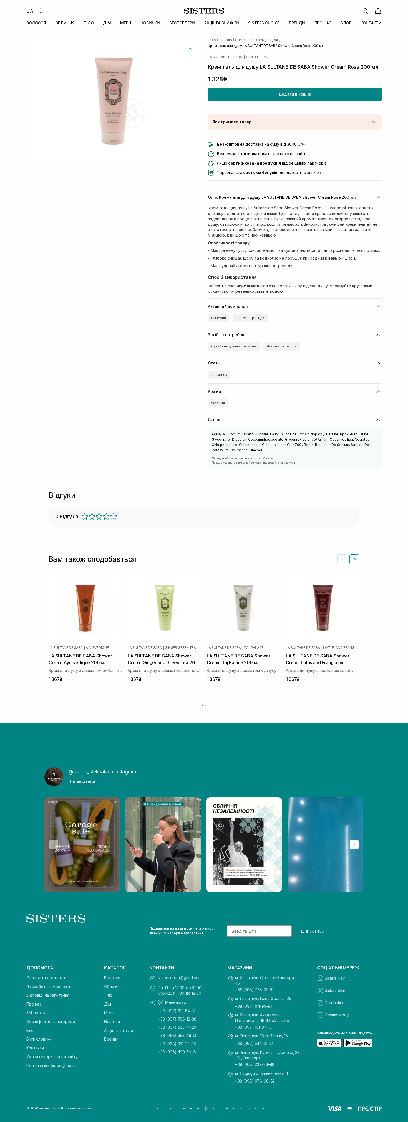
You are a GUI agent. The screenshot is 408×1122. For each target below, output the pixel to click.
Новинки (112, 1021)
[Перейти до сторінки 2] (205, 705)
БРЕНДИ (297, 23)
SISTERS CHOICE (263, 23)
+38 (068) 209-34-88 (254, 1064)
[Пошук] (40, 10)
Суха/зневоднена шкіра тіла (234, 346)
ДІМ (107, 23)
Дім (107, 1004)
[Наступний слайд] (354, 559)
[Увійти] (365, 10)
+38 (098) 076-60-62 (255, 1081)
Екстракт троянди (250, 318)
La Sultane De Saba (225, 57)
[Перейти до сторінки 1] (202, 705)
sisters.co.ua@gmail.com (180, 977)
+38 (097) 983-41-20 (177, 1027)
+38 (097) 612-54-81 (176, 1010)
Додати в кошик (294, 94)
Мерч (109, 1012)
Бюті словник (38, 1039)
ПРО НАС (322, 23)
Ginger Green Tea (180, 647)
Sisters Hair (335, 978)
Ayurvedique (97, 647)
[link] (378, 10)
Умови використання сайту (52, 1056)
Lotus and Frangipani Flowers (341, 647)
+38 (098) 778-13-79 (254, 989)
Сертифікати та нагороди (50, 1021)
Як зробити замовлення (48, 986)
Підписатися (81, 781)
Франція (218, 403)
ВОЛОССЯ (36, 23)
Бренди (111, 1039)
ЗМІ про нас (37, 1012)
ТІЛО (89, 23)
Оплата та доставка (45, 977)
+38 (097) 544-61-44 (254, 1043)
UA (29, 11)
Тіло (108, 995)
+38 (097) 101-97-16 (253, 1027)
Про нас (34, 1004)
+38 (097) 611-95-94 (254, 1006)
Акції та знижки (118, 1030)
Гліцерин (218, 318)
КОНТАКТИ (371, 23)
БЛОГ (346, 23)
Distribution (334, 1002)
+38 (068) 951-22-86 (177, 1043)
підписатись (311, 931)
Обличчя (112, 986)
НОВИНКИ (150, 23)
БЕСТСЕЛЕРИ (182, 23)
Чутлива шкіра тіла (281, 346)
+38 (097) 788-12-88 (177, 1019)
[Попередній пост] (53, 844)
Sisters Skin (335, 990)
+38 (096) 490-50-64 (178, 1051)
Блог (30, 1030)
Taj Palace (253, 647)
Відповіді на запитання (47, 995)
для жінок (219, 375)
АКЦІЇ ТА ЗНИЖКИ (221, 23)
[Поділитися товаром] (190, 50)
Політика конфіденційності (51, 1065)
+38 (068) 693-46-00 (178, 1035)
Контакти (35, 1048)
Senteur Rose (258, 57)
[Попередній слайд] (342, 559)
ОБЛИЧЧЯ (65, 23)
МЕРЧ (125, 23)
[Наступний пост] (354, 844)
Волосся (112, 977)
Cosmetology (337, 1014)
